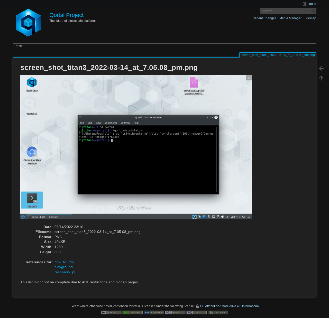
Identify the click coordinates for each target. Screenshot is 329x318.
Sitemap (310, 18)
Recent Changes (264, 18)
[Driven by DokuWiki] (218, 312)
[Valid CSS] (196, 312)
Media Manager (290, 18)
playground (63, 267)
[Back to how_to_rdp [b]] (321, 68)
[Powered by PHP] (154, 312)
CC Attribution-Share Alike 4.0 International (230, 306)
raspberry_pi (64, 272)
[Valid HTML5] (175, 312)
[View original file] (138, 149)
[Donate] (132, 312)
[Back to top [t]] (321, 78)
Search (313, 11)
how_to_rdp (64, 262)
